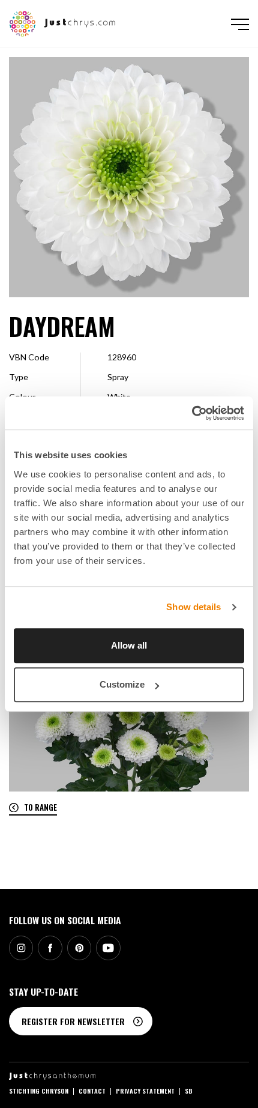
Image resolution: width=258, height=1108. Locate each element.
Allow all (129, 645)
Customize (122, 684)
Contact (92, 1090)
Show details (193, 607)
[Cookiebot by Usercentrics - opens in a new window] (191, 413)
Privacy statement (145, 1090)
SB (189, 1090)
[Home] (62, 22)
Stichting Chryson (38, 1090)
